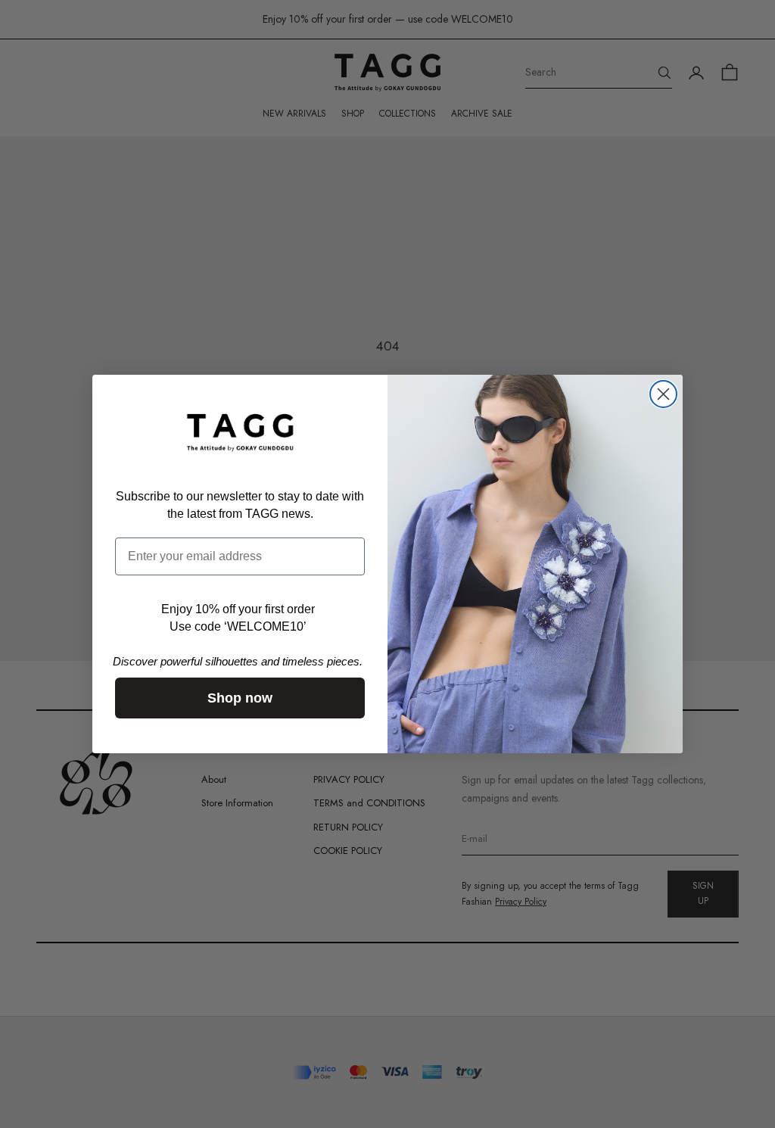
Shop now (239, 698)
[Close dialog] (663, 394)
